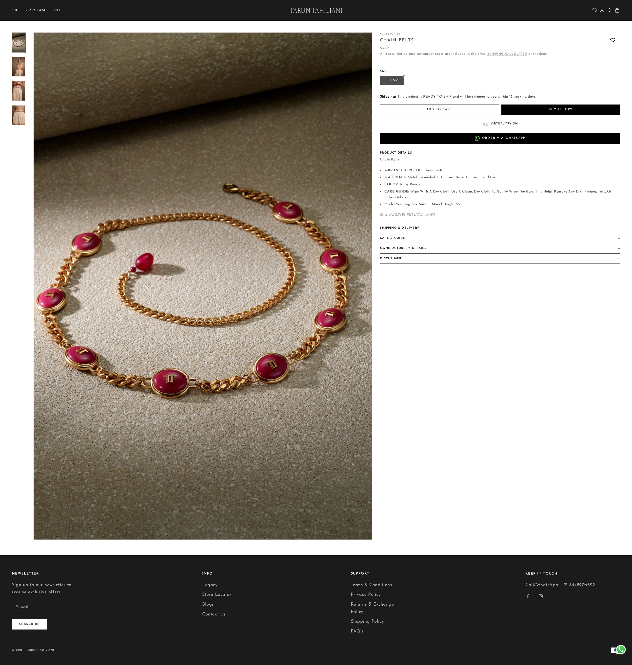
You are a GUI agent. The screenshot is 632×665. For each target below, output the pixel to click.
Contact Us (213, 614)
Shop (16, 10)
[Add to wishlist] (612, 40)
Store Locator (216, 595)
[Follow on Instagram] (540, 596)
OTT (57, 10)
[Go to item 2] (19, 67)
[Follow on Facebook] (527, 596)
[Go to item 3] (19, 91)
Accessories (390, 34)
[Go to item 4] (19, 115)
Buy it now (561, 109)
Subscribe (29, 624)
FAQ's (357, 631)
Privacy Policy (366, 595)
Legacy (209, 585)
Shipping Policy (367, 621)
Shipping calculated (507, 54)
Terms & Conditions (371, 585)
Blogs (208, 604)
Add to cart (439, 109)
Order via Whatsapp (503, 138)
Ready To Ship (37, 10)
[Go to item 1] (19, 43)
